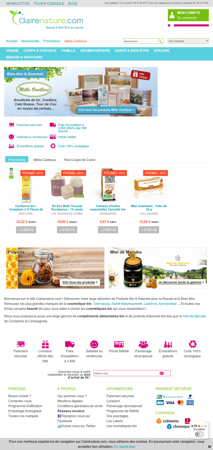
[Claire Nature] (45, 29)
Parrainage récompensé (143, 353)
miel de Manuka (194, 316)
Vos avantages (117, 415)
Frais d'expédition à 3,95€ (70, 356)
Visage (12, 50)
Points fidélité (119, 351)
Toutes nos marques (23, 415)
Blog (72, 3)
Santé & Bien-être (132, 50)
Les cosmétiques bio (121, 425)
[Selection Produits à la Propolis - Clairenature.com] (55, 287)
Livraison (113, 400)
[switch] (199, 434)
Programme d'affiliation (25, 405)
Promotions (51, 40)
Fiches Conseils (49, 3)
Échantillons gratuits (168, 353)
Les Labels (114, 420)
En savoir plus (124, 446)
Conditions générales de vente (80, 405)
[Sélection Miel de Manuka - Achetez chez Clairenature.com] (157, 287)
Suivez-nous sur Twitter (78, 425)
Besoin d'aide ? (19, 395)
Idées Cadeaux (75, 40)
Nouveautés (30, 40)
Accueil (11, 40)
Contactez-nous (20, 400)
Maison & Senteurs (24, 57)
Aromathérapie (95, 50)
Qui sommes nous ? (72, 395)
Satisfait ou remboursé (94, 353)
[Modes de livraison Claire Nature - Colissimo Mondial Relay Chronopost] (176, 428)
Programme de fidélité (122, 410)
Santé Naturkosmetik (126, 303)
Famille (68, 50)
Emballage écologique (25, 410)
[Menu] (206, 423)
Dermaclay (102, 303)
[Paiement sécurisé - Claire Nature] (176, 404)
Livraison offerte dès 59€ (45, 356)
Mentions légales (70, 400)
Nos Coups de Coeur (79, 159)
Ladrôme (150, 303)
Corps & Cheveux (40, 50)
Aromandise (168, 303)
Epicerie (162, 50)
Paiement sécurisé (21, 353)
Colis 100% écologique (192, 353)
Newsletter (18, 3)
